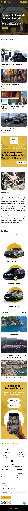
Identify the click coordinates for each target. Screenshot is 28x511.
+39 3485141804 (19, 455)
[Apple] (10, 502)
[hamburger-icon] (25, 5)
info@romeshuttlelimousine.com (12, 466)
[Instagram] (4, 502)
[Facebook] (2, 502)
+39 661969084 (20, 456)
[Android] (7, 502)
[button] (1, 22)
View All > (24, 312)
